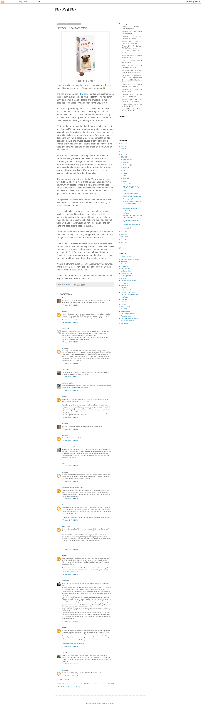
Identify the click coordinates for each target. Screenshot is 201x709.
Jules (63, 369)
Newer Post (60, 683)
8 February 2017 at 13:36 (70, 646)
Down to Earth (125, 285)
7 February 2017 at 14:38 (70, 440)
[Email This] (75, 285)
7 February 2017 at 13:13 (70, 363)
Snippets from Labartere (128, 264)
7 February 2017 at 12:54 (70, 322)
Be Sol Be (65, 9)
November (126, 159)
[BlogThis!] (77, 285)
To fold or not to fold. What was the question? (132, 216)
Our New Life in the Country (129, 295)
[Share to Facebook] (82, 285)
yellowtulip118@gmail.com (70, 487)
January (125, 228)
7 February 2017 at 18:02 (70, 499)
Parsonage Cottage (127, 276)
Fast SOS (124, 309)
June (124, 173)
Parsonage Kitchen (127, 273)
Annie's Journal (126, 290)
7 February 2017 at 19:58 (70, 574)
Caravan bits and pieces (130, 193)
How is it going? (128, 199)
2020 (123, 149)
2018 (123, 154)
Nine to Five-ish (126, 257)
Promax (60, 179)
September (126, 165)
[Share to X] (79, 285)
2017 (123, 157)
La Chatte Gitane (126, 271)
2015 (123, 234)
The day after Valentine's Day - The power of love (132, 202)
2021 (123, 146)
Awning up (126, 191)
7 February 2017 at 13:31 (70, 377)
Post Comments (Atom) (72, 687)
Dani (63, 298)
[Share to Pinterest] (84, 285)
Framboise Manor (126, 316)
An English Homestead (128, 321)
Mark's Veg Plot (126, 311)
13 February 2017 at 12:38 (70, 675)
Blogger (111, 703)
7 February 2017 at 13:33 (70, 390)
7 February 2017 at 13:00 (70, 342)
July (124, 170)
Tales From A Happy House (129, 318)
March (125, 181)
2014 (123, 237)
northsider (65, 383)
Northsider (124, 287)
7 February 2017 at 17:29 (70, 466)
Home (86, 683)
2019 (123, 152)
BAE (124, 206)
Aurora (64, 526)
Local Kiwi (124, 278)
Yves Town (124, 297)
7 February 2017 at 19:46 (70, 549)
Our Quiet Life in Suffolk (128, 280)
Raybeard (124, 261)
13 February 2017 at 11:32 (70, 664)
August (125, 167)
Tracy (64, 329)
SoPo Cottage (125, 306)
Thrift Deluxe (125, 266)
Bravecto (83, 94)
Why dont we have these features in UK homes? (131, 187)
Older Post (110, 683)
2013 (123, 239)
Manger (123, 302)
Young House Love (127, 299)
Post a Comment (64, 679)
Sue (63, 653)
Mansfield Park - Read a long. (132, 196)
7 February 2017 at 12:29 (70, 305)
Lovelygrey (124, 283)
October (125, 162)
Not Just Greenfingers (128, 314)
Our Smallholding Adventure (130, 259)
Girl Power (126, 213)
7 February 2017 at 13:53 (70, 417)
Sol (63, 311)
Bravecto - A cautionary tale (131, 224)
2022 (123, 143)
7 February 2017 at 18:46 (70, 520)
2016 (123, 231)
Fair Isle (123, 304)
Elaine (64, 581)
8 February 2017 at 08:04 (70, 621)
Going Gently (125, 323)
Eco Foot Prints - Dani (128, 292)
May (124, 176)
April (124, 178)
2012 (123, 242)
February (126, 184)
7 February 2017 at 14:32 (70, 429)
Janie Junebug (66, 447)
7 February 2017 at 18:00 (70, 481)
